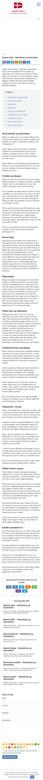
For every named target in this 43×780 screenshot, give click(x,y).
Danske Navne (18, 11)
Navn (4, 698)
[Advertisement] (21, 37)
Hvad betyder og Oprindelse (18, 97)
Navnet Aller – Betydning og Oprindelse (16, 620)
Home (4, 54)
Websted (5, 713)
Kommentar (6, 720)
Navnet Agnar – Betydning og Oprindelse (17, 677)
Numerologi (12, 104)
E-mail (5, 706)
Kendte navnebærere (15, 125)
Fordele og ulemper (15, 101)
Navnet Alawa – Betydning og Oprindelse (17, 649)
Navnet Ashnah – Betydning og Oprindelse (18, 635)
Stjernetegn (12, 108)
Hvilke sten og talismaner (17, 111)
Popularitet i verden (15, 118)
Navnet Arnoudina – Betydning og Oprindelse (19, 663)
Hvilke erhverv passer (15, 122)
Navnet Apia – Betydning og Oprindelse (16, 606)
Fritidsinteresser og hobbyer (18, 115)
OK (32, 777)
